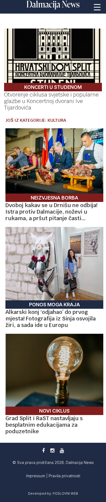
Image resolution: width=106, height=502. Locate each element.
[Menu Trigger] (97, 7)
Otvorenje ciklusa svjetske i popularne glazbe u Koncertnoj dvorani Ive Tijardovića (51, 101)
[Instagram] (52, 450)
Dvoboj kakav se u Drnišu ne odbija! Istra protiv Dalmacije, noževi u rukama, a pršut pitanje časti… (51, 212)
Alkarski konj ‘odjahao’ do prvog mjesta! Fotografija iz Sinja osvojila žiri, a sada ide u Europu (50, 318)
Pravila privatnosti (64, 475)
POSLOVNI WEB (65, 493)
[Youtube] (62, 450)
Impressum (36, 475)
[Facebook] (43, 450)
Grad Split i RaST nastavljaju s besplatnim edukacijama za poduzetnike (44, 425)
